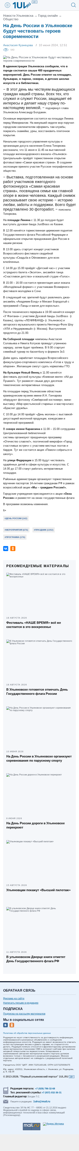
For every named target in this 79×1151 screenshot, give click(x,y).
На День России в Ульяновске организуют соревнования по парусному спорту (39, 758)
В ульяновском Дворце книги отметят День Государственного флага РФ (35, 959)
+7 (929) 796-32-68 (45, 1088)
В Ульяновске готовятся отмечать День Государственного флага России (37, 691)
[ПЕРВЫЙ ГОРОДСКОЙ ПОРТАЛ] (24, 5)
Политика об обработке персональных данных (27, 1033)
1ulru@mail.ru (41, 1101)
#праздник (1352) (43, 530)
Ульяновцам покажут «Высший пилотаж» (38, 890)
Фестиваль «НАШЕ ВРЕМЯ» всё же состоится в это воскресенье (33, 625)
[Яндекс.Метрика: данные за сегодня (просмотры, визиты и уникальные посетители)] (53, 1124)
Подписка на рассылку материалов (24, 1013)
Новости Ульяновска (18, 15)
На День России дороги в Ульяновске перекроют (35, 825)
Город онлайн (48, 15)
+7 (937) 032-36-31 (52, 1092)
